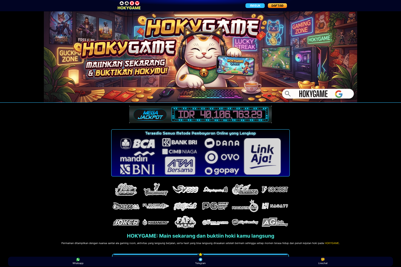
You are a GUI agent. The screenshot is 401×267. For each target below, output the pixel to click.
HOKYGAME (332, 243)
